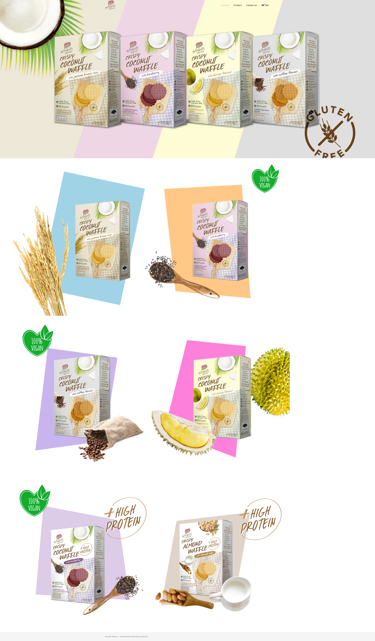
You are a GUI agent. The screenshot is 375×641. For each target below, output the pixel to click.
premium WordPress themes (136, 636)
